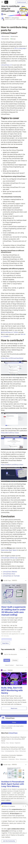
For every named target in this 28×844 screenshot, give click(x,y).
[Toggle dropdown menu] (25, 580)
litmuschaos (5, 36)
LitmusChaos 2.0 (6, 65)
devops (13, 39)
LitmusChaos (15, 18)
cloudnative (5, 39)
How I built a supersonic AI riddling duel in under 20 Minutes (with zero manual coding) (13, 611)
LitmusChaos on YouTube (11, 576)
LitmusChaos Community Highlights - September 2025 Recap (13, 757)
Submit (7, 660)
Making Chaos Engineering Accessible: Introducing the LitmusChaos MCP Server (13, 749)
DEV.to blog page (20, 48)
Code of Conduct (9, 665)
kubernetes (14, 36)
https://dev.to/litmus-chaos (10, 432)
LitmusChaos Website (10, 571)
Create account (21, 2)
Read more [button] (14, 708)
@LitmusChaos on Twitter (9, 332)
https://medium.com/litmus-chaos (12, 464)
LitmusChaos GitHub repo (9, 558)
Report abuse (19, 665)
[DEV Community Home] (6, 2)
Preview (15, 660)
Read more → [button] (6, 804)
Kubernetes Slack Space (9, 550)
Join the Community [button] (9, 841)
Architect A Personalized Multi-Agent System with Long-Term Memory (12, 784)
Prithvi (7, 18)
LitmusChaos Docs (9, 574)
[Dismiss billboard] (26, 806)
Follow (14, 722)
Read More (5, 643)
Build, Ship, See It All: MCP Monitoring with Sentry (12, 690)
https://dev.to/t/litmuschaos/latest (12, 358)
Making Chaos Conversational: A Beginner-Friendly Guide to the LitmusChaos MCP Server (13, 739)
